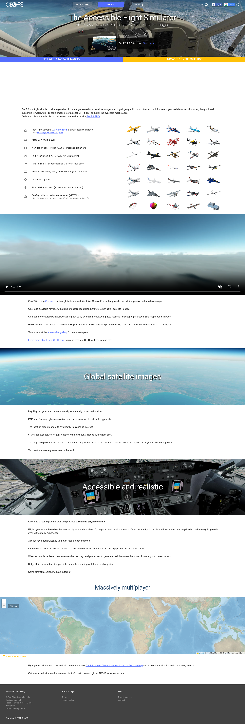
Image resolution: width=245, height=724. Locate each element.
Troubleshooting (125, 697)
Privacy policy (68, 700)
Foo (204, 4)
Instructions (82, 4)
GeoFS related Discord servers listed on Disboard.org (114, 665)
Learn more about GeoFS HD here (46, 340)
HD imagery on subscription (183, 59)
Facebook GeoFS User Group (19, 703)
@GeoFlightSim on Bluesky (18, 697)
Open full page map (14, 656)
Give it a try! (148, 43)
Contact (121, 700)
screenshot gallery (57, 332)
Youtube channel (13, 700)
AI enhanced (60, 129)
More (139, 4)
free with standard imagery (61, 59)
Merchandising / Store (15, 708)
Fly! (110, 4)
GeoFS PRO (93, 116)
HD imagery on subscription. (50, 132)
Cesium (49, 301)
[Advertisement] (122, 82)
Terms (64, 697)
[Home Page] (16, 4)
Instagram (10, 705)
